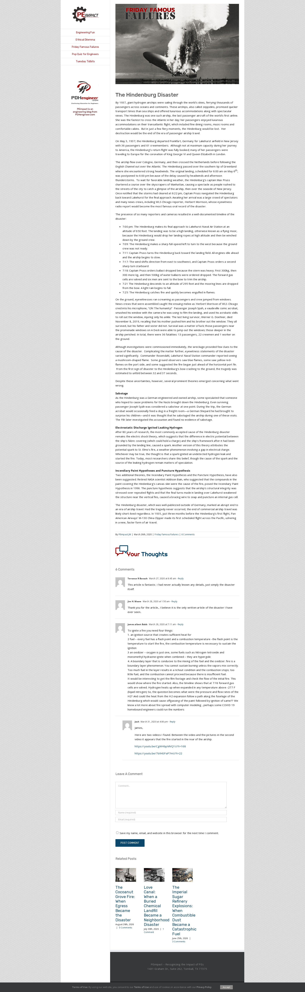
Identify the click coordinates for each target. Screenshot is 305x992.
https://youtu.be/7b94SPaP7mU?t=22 (158, 753)
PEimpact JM (125, 534)
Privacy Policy (204, 987)
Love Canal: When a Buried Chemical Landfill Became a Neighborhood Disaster (156, 906)
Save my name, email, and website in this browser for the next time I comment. (169, 833)
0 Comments (125, 927)
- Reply (180, 578)
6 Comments (188, 534)
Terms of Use (141, 987)
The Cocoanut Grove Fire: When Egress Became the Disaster (125, 903)
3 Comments (178, 941)
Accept (226, 987)
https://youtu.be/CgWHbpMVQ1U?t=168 (160, 746)
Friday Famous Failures (166, 534)
